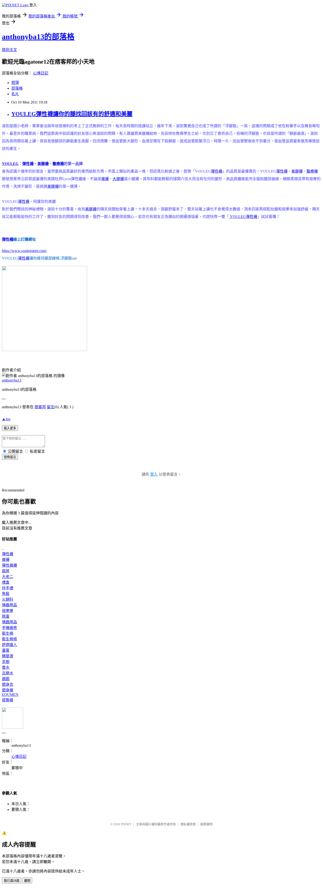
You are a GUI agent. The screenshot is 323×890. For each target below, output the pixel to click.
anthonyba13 (11, 380)
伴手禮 (7, 588)
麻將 (5, 571)
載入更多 (10, 428)
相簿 (15, 83)
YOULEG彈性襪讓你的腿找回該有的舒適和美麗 (71, 114)
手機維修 (9, 628)
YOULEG (10, 164)
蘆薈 (5, 650)
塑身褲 (7, 690)
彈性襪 (28, 164)
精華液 (7, 656)
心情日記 (40, 73)
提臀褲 (7, 700)
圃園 (5, 679)
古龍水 (7, 673)
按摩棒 (7, 611)
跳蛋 (5, 616)
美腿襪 (43, 164)
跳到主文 (9, 50)
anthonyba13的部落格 (38, 36)
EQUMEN (10, 695)
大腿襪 (118, 179)
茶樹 (5, 662)
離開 (27, 880)
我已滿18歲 (11, 880)
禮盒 (5, 582)
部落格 (17, 88)
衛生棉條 (9, 639)
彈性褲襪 (9, 565)
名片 (15, 94)
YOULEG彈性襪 (243, 217)
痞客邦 (40, 407)
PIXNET (126, 824)
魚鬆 (5, 594)
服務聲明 (206, 824)
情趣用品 (9, 605)
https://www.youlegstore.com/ (24, 251)
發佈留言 (10, 457)
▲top (6, 419)
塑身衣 (7, 684)
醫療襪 (58, 164)
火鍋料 (7, 599)
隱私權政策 (188, 824)
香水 (5, 667)
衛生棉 (7, 633)
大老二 (7, 577)
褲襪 (105, 179)
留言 (50, 407)
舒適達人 (9, 645)
